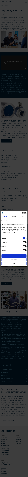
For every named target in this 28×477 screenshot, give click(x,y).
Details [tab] (14, 216)
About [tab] (23, 216)
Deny (14, 263)
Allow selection (14, 259)
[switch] (25, 242)
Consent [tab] (5, 216)
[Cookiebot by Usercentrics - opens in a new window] (21, 213)
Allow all (14, 256)
